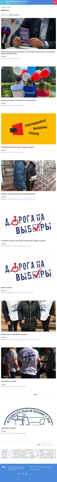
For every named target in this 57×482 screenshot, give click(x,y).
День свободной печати (50, 454)
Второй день (31, 453)
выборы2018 (36, 339)
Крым (39, 455)
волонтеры (18, 339)
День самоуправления (49, 455)
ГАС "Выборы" (44, 452)
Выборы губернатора (17, 454)
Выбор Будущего (17, 453)
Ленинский (26, 199)
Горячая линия (27, 245)
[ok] (26, 473)
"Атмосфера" (28, 449)
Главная (3, 7)
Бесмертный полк (23, 454)
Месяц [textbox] (44, 444)
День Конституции (47, 456)
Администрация (20, 449)
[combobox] (44, 444)
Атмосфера (24, 453)
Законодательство (4, 452)
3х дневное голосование (22, 451)
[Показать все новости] (19, 14)
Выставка (15, 449)
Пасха (53, 450)
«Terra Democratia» (23, 452)
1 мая (24, 449)
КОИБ (3, 451)
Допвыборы (49, 452)
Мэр (52, 452)
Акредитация (31, 452)
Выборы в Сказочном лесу (10, 453)
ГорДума (43, 455)
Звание (6, 453)
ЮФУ (35, 457)
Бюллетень (33, 454)
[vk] (19, 473)
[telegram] (22, 473)
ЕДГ (15, 452)
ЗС (26, 451)
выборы (6, 386)
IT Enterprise (24, 478)
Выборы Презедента (9, 199)
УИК (14, 339)
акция (18, 386)
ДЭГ (32, 450)
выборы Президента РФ (27, 339)
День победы (51, 451)
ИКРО (14, 58)
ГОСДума (43, 453)
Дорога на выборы (8, 58)
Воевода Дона (32, 455)
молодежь (23, 433)
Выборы (18, 452)
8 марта (23, 450)
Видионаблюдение (21, 455)
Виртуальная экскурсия (39, 449)
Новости (18, 58)
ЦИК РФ (31, 292)
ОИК (2, 453)
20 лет (32, 449)
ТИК (34, 199)
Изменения (5, 456)
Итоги (38, 457)
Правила (2, 454)
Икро (3, 449)
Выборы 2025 (7, 105)
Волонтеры (38, 452)
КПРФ (42, 451)
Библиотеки (18, 450)
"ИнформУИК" (28, 450)
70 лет (31, 451)
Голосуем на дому (46, 449)
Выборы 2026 (12, 452)
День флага (5, 450)
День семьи (6, 451)
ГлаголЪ (15, 455)
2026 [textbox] (50, 444)
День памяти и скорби (49, 453)
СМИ (3, 455)
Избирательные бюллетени (55, 453)
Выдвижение (33, 456)
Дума (14, 450)
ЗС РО (6, 449)
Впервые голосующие (25, 456)
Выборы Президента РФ (10, 292)
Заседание (51, 449)
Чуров (26, 455)
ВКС (33, 451)
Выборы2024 (16, 451)
